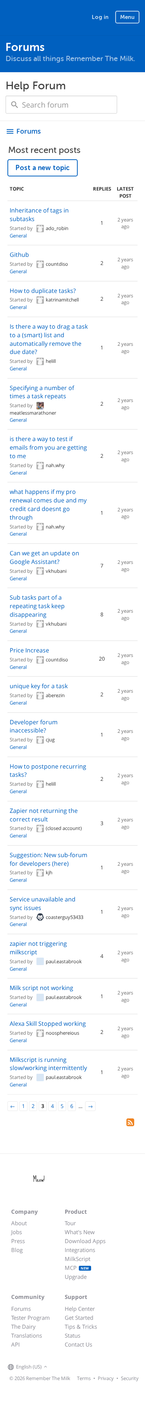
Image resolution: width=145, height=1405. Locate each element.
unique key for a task (39, 686)
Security (130, 1378)
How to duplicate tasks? (43, 291)
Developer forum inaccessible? (34, 726)
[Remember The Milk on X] (70, 1367)
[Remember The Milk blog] (79, 1367)
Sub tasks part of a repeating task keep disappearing (37, 606)
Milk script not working (41, 988)
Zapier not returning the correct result (44, 815)
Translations (26, 1335)
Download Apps (85, 1241)
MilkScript (77, 1258)
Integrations (80, 1250)
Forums (21, 1308)
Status (72, 1335)
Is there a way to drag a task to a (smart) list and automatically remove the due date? (49, 339)
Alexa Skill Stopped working (48, 1023)
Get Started (79, 1317)
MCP (77, 1267)
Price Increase (29, 650)
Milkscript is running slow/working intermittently (48, 1064)
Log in (100, 17)
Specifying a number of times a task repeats (42, 392)
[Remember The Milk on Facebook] (60, 1367)
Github (19, 254)
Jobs (16, 1232)
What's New (80, 1232)
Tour (70, 1223)
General (18, 235)
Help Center (80, 1308)
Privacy (106, 1378)
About (19, 1223)
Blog (17, 1250)
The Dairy (23, 1326)
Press (18, 1241)
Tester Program (30, 1317)
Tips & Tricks (81, 1326)
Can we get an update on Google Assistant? (44, 557)
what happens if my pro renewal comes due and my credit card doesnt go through (48, 504)
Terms (84, 1378)
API (15, 1344)
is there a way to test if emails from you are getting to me (48, 447)
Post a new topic (43, 168)
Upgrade (76, 1276)
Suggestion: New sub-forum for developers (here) (48, 859)
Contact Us (78, 1344)
